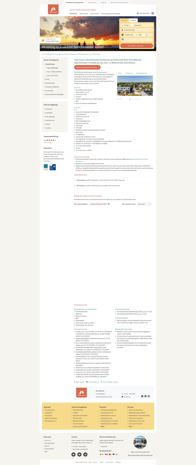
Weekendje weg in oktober (137, 413)
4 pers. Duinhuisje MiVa (54, 72)
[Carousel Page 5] (137, 99)
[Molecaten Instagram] (145, 396)
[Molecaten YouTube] (85, 454)
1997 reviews (48, 142)
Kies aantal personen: (133, 205)
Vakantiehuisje (50, 64)
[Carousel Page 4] (135, 99)
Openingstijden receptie (110, 382)
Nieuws (47, 446)
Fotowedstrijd (49, 449)
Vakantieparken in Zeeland (109, 424)
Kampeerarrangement (52, 87)
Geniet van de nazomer (136, 410)
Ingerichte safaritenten (80, 415)
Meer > (103, 426)
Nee (140, 35)
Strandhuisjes (77, 418)
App (46, 451)
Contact (47, 124)
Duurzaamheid (49, 443)
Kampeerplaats (50, 83)
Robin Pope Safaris (51, 418)
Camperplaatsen (78, 424)
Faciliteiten (48, 109)
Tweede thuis (92, 2)
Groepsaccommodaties (80, 426)
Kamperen (137, 25)
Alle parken (73, 13)
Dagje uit (103, 2)
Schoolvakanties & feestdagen (110, 13)
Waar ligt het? (79, 382)
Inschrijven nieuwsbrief (80, 449)
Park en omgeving (51, 105)
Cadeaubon (48, 413)
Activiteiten (48, 113)
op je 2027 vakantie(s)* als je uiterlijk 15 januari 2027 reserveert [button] (100, 180)
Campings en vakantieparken (74, 2)
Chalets (75, 413)
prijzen (101, 462)
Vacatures (48, 128)
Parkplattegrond (93, 382)
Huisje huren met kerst (136, 418)
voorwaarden (110, 462)
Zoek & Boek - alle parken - (135, 46)
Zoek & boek (84, 13)
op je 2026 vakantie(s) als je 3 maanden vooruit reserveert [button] (98, 185)
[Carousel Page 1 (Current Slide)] (129, 99)
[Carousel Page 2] (131, 99)
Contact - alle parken (79, 446)
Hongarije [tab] (133, 20)
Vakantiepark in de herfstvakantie (139, 415)
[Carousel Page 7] (140, 99)
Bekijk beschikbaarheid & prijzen (86, 67)
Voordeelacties (50, 410)
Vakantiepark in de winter (137, 421)
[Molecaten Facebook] (142, 396)
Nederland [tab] (124, 20)
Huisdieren (48, 415)
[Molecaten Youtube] (149, 396)
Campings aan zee (106, 418)
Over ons (47, 440)
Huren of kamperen (51, 60)
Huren (127, 25)
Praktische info (50, 120)
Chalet (47, 79)
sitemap (118, 462)
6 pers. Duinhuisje (52, 75)
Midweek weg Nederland (109, 410)
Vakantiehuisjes (78, 410)
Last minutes (95, 13)
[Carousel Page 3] (133, 99)
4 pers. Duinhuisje (52, 68)
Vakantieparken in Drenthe (109, 421)
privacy (95, 462)
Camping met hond (107, 413)
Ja (146, 35)
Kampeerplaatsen (78, 421)
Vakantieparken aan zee (108, 415)
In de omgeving (50, 116)
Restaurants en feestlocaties (119, 2)
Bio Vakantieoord (50, 421)
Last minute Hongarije (136, 424)
